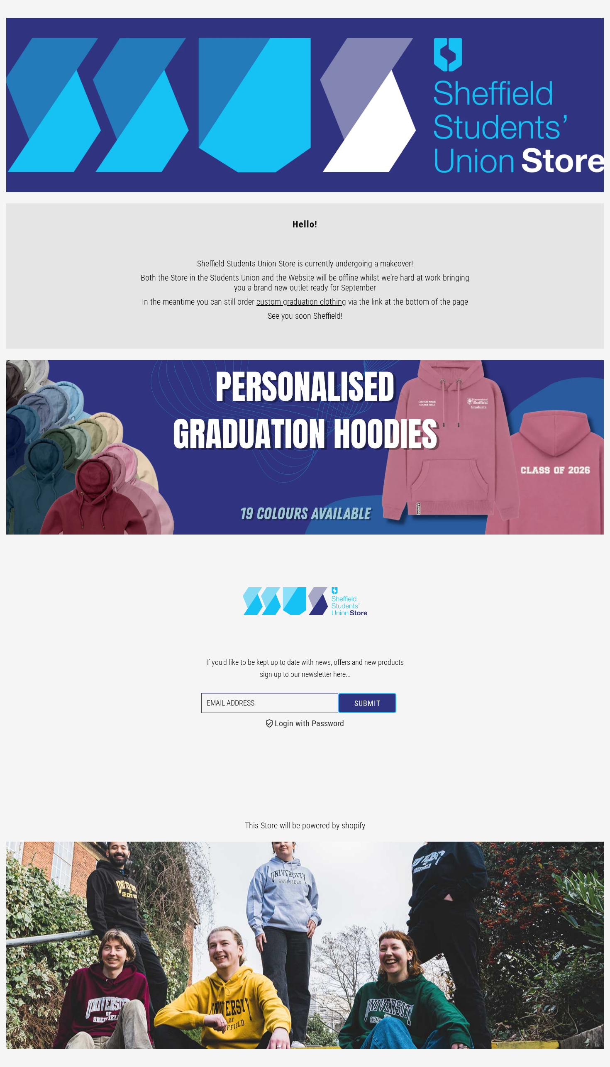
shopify (353, 825)
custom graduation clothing (301, 302)
